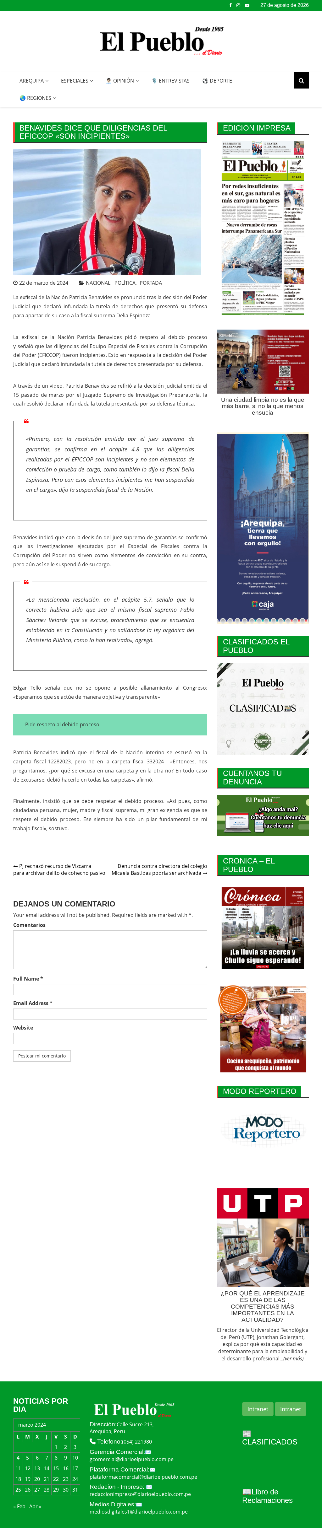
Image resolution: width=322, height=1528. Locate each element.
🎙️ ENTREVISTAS (170, 80)
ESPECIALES (74, 80)
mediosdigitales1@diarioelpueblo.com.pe (139, 1511)
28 (46, 1489)
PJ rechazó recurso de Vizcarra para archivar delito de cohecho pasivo (59, 870)
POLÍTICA (125, 282)
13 (37, 1468)
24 (75, 1479)
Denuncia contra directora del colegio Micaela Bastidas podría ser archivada (159, 870)
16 (66, 1468)
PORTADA (151, 282)
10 (75, 1457)
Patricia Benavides (91, 297)
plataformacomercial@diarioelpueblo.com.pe (143, 1476)
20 (37, 1479)
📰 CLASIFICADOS (269, 1437)
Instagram (238, 5)
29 (56, 1489)
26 (28, 1489)
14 (46, 1468)
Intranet (257, 1409)
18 (18, 1479)
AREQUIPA (31, 80)
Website (23, 1027)
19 (28, 1479)
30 (66, 1489)
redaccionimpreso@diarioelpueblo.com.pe (140, 1494)
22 (56, 1479)
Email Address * (33, 1003)
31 (75, 1489)
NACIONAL (98, 282)
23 (66, 1479)
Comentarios (29, 925)
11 (18, 1468)
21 (46, 1479)
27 (37, 1489)
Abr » (35, 1506)
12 (28, 1468)
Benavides (25, 537)
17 (75, 1468)
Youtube (247, 5)
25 (18, 1489)
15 (56, 1468)
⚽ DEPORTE (217, 80)
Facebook (230, 5)
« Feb (19, 1506)
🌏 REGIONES (35, 97)
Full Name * (28, 978)
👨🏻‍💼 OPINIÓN (120, 80)
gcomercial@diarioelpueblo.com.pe (132, 1459)
